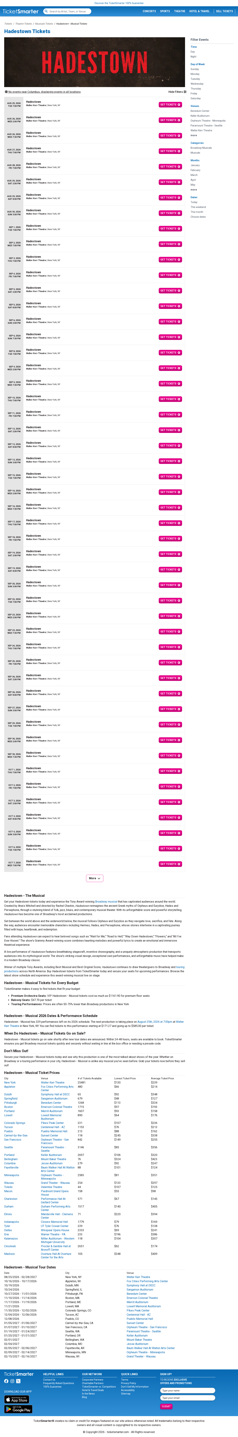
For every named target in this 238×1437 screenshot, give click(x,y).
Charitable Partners (92, 1383)
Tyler (7, 1226)
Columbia (10, 1163)
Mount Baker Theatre (53, 1159)
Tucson (8, 1127)
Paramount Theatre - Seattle (144, 1331)
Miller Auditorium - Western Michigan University (57, 1240)
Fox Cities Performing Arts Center (147, 1281)
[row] (94, 104)
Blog (84, 1397)
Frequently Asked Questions (58, 1383)
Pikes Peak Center (52, 1123)
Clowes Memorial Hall (54, 1222)
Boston (8, 1107)
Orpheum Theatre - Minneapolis (52, 1177)
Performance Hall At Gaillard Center (53, 1200)
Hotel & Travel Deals (93, 1390)
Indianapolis (11, 1222)
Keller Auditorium (51, 1155)
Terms (124, 1379)
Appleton (9, 1086)
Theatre (179, 11)
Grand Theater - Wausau (55, 1182)
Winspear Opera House (55, 1230)
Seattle (8, 1147)
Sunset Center (49, 1135)
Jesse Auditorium (52, 1163)
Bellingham (11, 1159)
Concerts (149, 11)
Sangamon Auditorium (54, 1098)
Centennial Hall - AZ (53, 1127)
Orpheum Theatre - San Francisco (147, 1327)
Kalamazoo (11, 1238)
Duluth (8, 1094)
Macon (8, 1191)
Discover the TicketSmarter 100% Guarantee (119, 3)
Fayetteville (11, 1167)
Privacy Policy (128, 1383)
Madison (9, 1254)
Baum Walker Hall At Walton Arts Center (151, 1348)
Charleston (10, 1199)
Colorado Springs (14, 1123)
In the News (88, 1393)
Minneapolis (11, 1175)
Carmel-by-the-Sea (15, 1135)
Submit (166, 1406)
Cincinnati (10, 1246)
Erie (6, 1234)
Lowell (8, 1115)
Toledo (8, 1187)
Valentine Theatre (51, 1187)
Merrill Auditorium (52, 1111)
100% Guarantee (52, 1386)
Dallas (8, 1230)
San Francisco (12, 1139)
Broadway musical (106, 901)
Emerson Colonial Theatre (56, 1107)
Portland (9, 1111)
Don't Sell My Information (135, 1386)
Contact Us (49, 1379)
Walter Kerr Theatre (52, 1082)
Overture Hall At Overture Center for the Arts (56, 1255)
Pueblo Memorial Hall (54, 1131)
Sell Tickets (224, 11)
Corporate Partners (92, 1379)
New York (10, 1082)
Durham (8, 1206)
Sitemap (125, 1393)
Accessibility (128, 1390)
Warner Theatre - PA (53, 1234)
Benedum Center (51, 1102)
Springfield (10, 1098)
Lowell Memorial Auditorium (51, 1117)
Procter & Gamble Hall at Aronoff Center (56, 1248)
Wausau (9, 1182)
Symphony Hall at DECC (55, 1094)
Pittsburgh (10, 1102)
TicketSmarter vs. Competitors (99, 1386)
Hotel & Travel (199, 11)
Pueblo (8, 1131)
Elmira (8, 1214)
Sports (165, 11)
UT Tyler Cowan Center (54, 1226)
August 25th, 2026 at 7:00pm (154, 1021)
